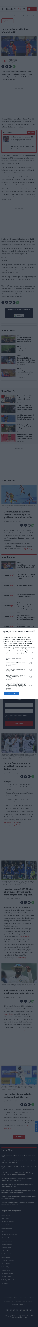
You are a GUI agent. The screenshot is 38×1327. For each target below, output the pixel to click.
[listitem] (19, 659)
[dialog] (19, 663)
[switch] (30, 663)
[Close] (34, 631)
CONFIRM (11, 693)
